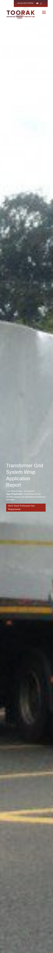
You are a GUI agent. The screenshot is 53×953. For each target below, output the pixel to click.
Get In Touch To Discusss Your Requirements (21, 507)
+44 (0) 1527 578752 (25, 3)
